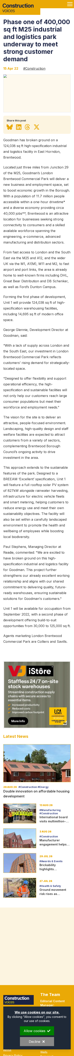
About (7, 1049)
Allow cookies (34, 1031)
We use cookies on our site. (37, 1012)
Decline (34, 1042)
